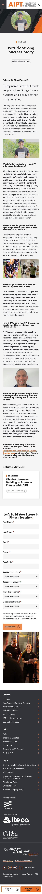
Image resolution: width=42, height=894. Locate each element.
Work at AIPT (8, 753)
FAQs (5, 734)
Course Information (11, 722)
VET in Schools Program (13, 718)
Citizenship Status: (12, 602)
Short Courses (9, 714)
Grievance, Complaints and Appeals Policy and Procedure (17, 777)
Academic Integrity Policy (13, 790)
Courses (6, 699)
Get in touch (10, 627)
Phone (6, 552)
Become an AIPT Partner (13, 749)
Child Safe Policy (9, 786)
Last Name (8, 532)
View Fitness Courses (11, 707)
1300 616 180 (28, 867)
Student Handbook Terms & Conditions (19, 765)
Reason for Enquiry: (12, 582)
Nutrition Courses (10, 711)
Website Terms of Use (27, 619)
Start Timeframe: (11, 592)
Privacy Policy (8, 619)
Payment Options (10, 742)
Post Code (8, 562)
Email (6, 542)
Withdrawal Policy (10, 782)
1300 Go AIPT (8, 889)
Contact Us (7, 745)
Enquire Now (28, 889)
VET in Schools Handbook (13, 769)
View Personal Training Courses (16, 703)
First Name (8, 522)
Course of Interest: (12, 572)
